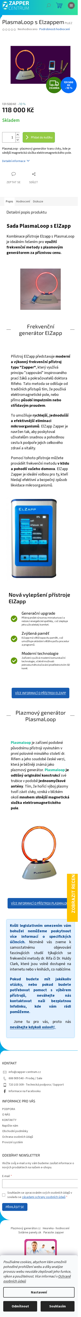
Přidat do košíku (41, 137)
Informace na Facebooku (25, 1091)
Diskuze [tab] (38, 201)
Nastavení (39, 1292)
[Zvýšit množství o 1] (17, 134)
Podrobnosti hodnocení (54, 29)
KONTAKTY (9, 1120)
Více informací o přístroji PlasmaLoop (40, 903)
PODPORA (8, 1109)
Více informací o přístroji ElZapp (40, 693)
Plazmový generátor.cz (26, 1228)
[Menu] (71, 5)
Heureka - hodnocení (56, 1228)
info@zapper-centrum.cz (25, 1072)
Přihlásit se (15, 1207)
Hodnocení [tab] (23, 201)
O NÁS (6, 1114)
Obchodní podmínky (15, 1131)
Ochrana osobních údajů (17, 1137)
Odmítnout (20, 1306)
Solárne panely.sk (29, 1232)
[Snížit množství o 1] (17, 139)
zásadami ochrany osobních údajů (43, 1197)
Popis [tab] (9, 201)
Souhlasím (57, 1306)
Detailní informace (13, 161)
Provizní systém (12, 1142)
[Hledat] (48, 5)
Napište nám (10, 1126)
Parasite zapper (53, 1232)
